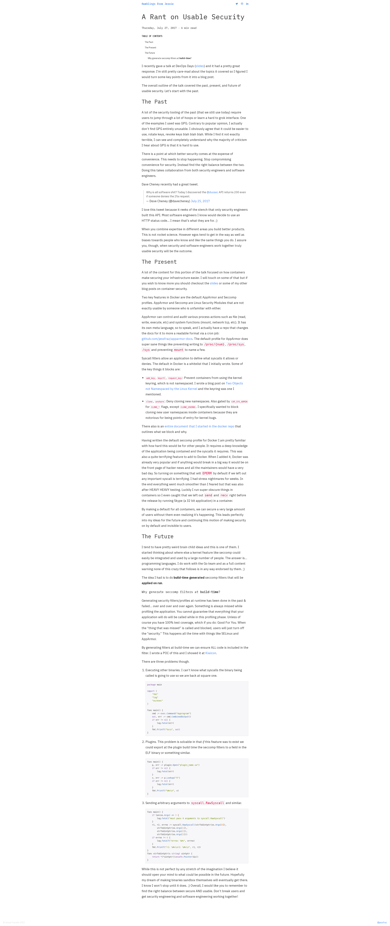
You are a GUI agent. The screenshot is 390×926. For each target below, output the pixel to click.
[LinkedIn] (247, 3)
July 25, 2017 (200, 201)
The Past (149, 42)
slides (200, 66)
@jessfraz (382, 922)
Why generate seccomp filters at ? (169, 58)
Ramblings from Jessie (158, 3)
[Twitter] (237, 3)
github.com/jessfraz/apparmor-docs (167, 339)
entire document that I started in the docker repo (199, 426)
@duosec (212, 192)
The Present (150, 47)
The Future (150, 53)
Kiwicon (210, 653)
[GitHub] (242, 3)
